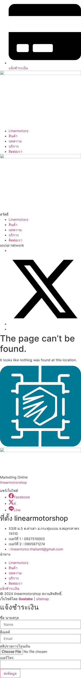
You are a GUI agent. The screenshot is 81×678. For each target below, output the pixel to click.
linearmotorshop (13, 482)
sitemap (42, 599)
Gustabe (26, 599)
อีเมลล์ (5, 632)
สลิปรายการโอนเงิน (15, 646)
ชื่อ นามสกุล (9, 617)
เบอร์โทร (7, 657)
